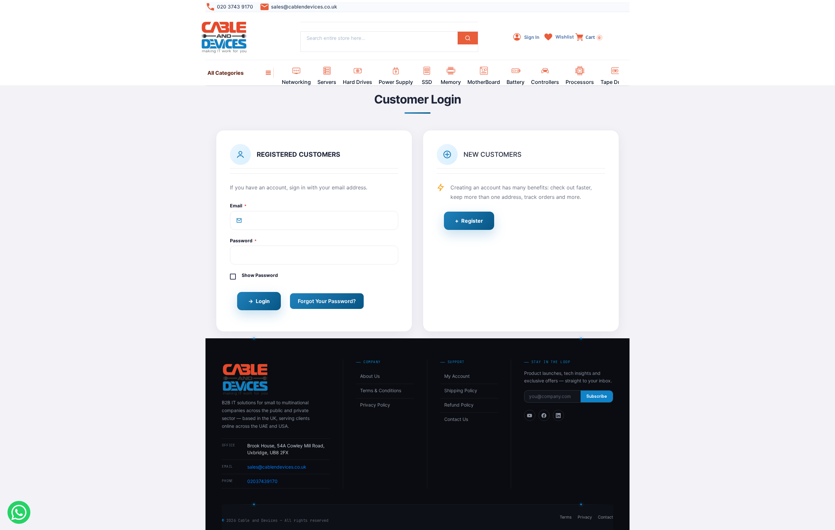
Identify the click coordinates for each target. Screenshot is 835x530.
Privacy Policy (375, 405)
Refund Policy (459, 405)
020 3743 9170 (235, 7)
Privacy (585, 517)
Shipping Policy (460, 390)
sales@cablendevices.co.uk (304, 7)
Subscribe (596, 396)
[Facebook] (544, 415)
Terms (566, 517)
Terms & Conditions (380, 390)
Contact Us (456, 419)
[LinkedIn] (558, 415)
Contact (605, 517)
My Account (457, 376)
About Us (370, 376)
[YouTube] (529, 415)
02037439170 (262, 481)
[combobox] (379, 38)
